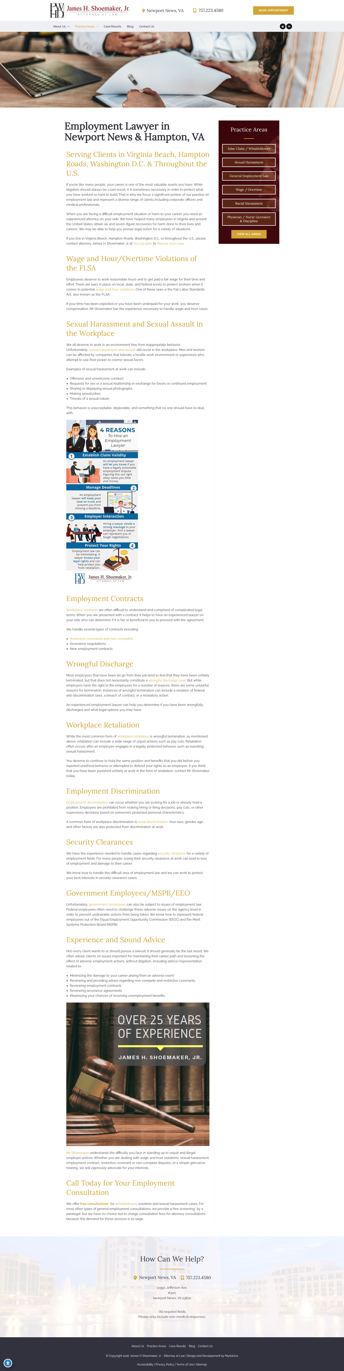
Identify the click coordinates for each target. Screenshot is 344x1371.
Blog (192, 1346)
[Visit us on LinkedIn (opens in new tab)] (289, 26)
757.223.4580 (142, 243)
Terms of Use (185, 1364)
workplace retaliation (133, 736)
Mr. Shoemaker (77, 1153)
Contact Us (205, 1346)
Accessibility (145, 1364)
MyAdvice (231, 1356)
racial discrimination (153, 822)
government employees (107, 904)
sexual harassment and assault (112, 350)
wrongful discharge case (167, 680)
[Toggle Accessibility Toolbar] (8, 1363)
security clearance (172, 853)
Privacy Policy (165, 1364)
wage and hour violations (115, 289)
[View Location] (144, 10)
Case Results (177, 1346)
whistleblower (126, 1204)
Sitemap (201, 1364)
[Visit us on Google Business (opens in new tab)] (283, 26)
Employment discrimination (87, 802)
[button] (273, 10)
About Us (138, 1346)
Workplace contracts (82, 610)
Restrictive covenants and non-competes (101, 639)
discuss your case (170, 243)
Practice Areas (156, 1346)
